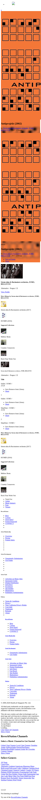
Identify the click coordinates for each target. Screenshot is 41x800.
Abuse (7, 613)
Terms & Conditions (12, 601)
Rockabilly (14, 778)
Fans (7, 505)
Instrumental (31, 774)
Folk (30, 772)
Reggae (3, 778)
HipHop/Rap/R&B (7, 749)
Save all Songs (10, 259)
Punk (22, 776)
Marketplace (9, 590)
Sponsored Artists (11, 581)
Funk (35, 772)
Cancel (3, 764)
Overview (8, 536)
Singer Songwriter (25, 778)
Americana (19, 766)
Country (28, 770)
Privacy (7, 603)
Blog (7, 516)
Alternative (5, 766)
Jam (37, 774)
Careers (7, 518)
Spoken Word (12, 780)
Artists (7, 501)
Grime (3, 774)
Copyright (8, 607)
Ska (33, 778)
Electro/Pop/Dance (22, 747)
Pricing (7, 538)
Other (15, 776)
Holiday (15, 774)
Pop (18, 776)
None (5, 762)
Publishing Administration (14, 592)
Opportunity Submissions (14, 558)
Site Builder (9, 589)
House (20, 774)
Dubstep (4, 772)
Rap (33, 776)
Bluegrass (26, 766)
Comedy (22, 770)
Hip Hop (9, 774)
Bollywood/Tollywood (9, 768)
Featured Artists (19, 749)
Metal (10, 776)
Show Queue (5, 732)
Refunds (8, 611)
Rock (8, 778)
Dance (36, 770)
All (2, 762)
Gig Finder (9, 560)
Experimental (24, 772)
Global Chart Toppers (8, 745)
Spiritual (4, 780)
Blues (32, 766)
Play (7, 764)
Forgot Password (11, 521)
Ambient (12, 766)
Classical (16, 770)
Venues (7, 507)
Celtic (19, 768)
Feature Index (10, 540)
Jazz (2, 776)
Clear (3, 730)
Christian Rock (34, 768)
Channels (15, 730)
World (19, 780)
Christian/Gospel (6, 770)
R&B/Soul (28, 776)
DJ (33, 770)
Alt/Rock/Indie (11, 747)
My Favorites (30, 749)
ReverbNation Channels (19, 797)
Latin (6, 776)
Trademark (9, 609)
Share (7, 261)
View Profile (5, 292)
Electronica (15, 772)
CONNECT (9, 523)
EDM (9, 772)
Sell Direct (9, 585)
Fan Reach (9, 587)
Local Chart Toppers (23, 745)
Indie (25, 774)
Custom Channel (6, 751)
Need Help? (9, 520)
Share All (8, 730)
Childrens (25, 768)
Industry (10, 503)
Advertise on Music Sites (14, 579)
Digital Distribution (12, 583)
